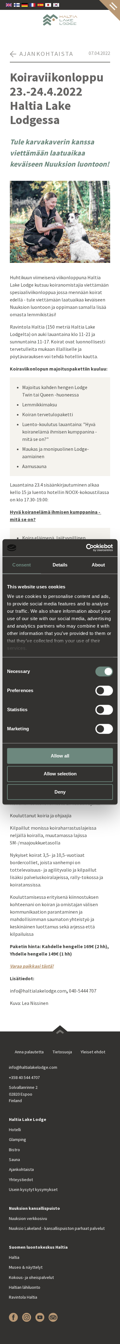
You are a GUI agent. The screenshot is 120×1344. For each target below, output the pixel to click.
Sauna (14, 1159)
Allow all (60, 755)
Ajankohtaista (21, 1169)
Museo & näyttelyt (25, 1267)
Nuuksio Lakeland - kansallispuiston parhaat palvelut (57, 1228)
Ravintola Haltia (23, 1297)
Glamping (17, 1139)
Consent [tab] (21, 564)
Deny (60, 791)
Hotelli (15, 1129)
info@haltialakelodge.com (33, 1067)
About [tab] (98, 564)
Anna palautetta (29, 1052)
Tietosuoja (62, 1052)
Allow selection (60, 774)
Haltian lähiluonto (24, 1287)
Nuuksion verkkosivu (28, 1218)
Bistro (14, 1149)
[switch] (104, 690)
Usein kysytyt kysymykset (33, 1189)
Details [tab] (60, 564)
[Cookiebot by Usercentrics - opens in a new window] (86, 548)
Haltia (14, 1257)
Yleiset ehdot (93, 1052)
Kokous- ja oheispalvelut (31, 1277)
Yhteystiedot (21, 1179)
